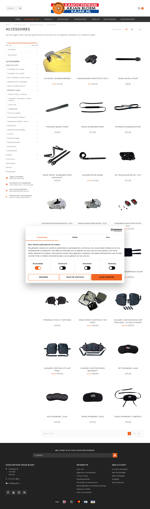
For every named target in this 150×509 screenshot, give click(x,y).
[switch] (63, 268)
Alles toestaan (106, 277)
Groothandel (110, 19)
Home (17, 19)
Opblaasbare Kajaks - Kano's (18, 121)
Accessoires (63, 19)
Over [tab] (108, 237)
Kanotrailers (11, 146)
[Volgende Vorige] (139, 433)
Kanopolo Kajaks (13, 138)
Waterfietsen (12, 151)
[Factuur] (71, 501)
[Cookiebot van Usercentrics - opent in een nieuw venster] (112, 230)
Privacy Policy (82, 476)
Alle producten (118, 482)
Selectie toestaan (75, 277)
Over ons (80, 469)
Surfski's (10, 134)
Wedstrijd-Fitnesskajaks (16, 130)
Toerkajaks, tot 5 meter (16, 73)
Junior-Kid (12, 105)
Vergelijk (115, 479)
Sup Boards (11, 126)
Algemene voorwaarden (86, 472)
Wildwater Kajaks (13, 90)
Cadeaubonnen (127, 19)
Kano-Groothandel (84, 492)
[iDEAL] (64, 501)
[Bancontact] (86, 501)
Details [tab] (75, 237)
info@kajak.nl (14, 483)
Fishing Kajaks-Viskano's (16, 117)
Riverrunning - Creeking (18, 94)
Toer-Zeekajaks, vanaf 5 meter (18, 78)
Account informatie (120, 469)
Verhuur (96, 19)
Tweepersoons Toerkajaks (17, 82)
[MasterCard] (78, 501)
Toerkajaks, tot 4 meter (16, 69)
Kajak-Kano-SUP (31, 19)
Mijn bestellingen (119, 472)
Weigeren (43, 277)
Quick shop (58, 78)
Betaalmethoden (83, 479)
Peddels (48, 19)
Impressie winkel (83, 489)
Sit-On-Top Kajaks (14, 113)
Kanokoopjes (80, 19)
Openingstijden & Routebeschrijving (91, 486)
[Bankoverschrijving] (57, 501)
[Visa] (93, 501)
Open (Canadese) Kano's (16, 86)
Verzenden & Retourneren (87, 482)
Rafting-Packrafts (13, 142)
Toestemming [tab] (42, 237)
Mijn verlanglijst (118, 476)
